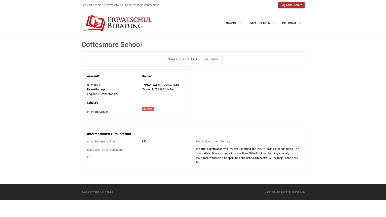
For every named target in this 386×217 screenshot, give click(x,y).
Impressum (298, 191)
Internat (211, 58)
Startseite (233, 23)
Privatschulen (259, 23)
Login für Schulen (291, 5)
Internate (289, 23)
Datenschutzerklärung (277, 191)
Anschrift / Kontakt (182, 58)
